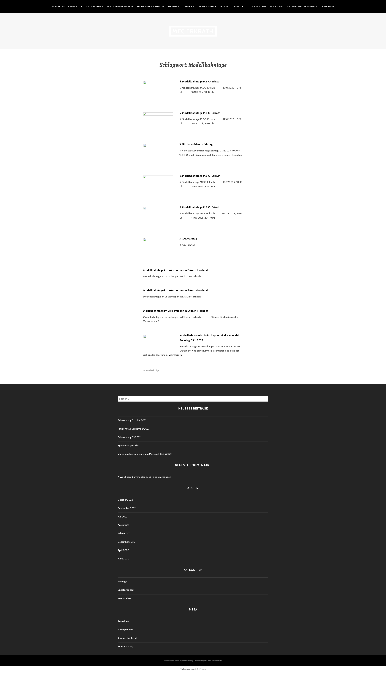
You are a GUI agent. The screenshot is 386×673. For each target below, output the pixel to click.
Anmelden (123, 621)
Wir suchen (277, 6)
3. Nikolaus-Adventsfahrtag (196, 144)
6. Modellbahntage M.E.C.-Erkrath (199, 81)
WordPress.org (125, 646)
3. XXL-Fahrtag (188, 238)
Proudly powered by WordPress (178, 660)
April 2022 (123, 525)
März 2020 (123, 558)
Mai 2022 (122, 516)
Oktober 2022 (125, 499)
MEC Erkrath (193, 31)
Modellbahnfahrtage (120, 6)
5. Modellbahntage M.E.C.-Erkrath (199, 175)
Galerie (189, 6)
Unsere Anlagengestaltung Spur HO (159, 6)
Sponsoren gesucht (128, 445)
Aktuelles (58, 6)
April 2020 (123, 550)
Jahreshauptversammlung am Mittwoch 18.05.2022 (145, 454)
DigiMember (201, 669)
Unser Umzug (240, 6)
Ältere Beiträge (151, 370)
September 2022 (127, 508)
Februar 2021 (124, 533)
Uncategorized (126, 589)
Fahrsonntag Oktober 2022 (132, 420)
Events (72, 6)
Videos (224, 6)
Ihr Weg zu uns (207, 6)
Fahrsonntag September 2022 (134, 428)
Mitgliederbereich (92, 6)
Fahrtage (122, 581)
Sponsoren (259, 6)
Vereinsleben (124, 598)
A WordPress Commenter (131, 476)
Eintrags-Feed (125, 629)
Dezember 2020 (126, 541)
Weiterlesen (175, 355)
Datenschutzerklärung (302, 6)
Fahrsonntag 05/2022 (129, 437)
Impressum (327, 6)
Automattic (217, 660)
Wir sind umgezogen (160, 476)
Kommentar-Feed (127, 638)
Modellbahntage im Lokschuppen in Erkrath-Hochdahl (176, 270)
